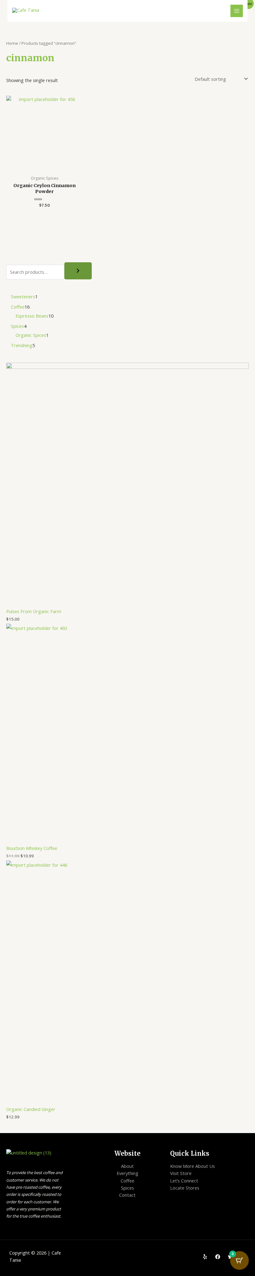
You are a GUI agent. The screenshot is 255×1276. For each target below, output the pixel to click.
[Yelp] (204, 1256)
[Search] (78, 271)
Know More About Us (192, 1166)
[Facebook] (217, 1256)
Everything (127, 1173)
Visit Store (181, 1173)
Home (12, 43)
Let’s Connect (184, 1180)
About (127, 1166)
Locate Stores (184, 1188)
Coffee (127, 1180)
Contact (127, 1195)
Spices (127, 1188)
